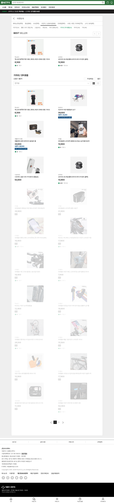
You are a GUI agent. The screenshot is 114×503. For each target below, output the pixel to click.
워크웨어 (43, 7)
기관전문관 (51, 7)
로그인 (14, 442)
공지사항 (42, 442)
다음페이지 (63, 422)
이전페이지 (51, 422)
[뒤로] (14, 18)
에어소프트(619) (18, 23)
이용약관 (12, 473)
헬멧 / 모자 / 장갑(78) (27, 27)
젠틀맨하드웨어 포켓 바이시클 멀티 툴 (25, 141)
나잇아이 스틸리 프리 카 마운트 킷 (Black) (26, 177)
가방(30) (44, 27)
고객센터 (99, 442)
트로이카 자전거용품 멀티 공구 (66, 110)
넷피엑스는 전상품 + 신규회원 (21, 11)
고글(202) (37, 27)
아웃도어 (17, 7)
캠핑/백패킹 (35, 7)
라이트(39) (77, 27)
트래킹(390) (61, 23)
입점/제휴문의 (55, 473)
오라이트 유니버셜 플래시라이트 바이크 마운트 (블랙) (73, 59)
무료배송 (90, 79)
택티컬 (10, 7)
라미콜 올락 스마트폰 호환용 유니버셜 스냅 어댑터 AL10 (74, 141)
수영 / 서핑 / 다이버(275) (75, 23)
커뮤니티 (71, 442)
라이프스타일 (26, 7)
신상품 (4, 7)
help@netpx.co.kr (12, 466)
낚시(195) (36, 23)
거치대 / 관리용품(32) (66, 27)
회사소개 (4, 473)
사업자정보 (24, 453)
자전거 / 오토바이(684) (48, 23)
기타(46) (84, 27)
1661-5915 (10, 487)
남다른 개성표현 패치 (18, 2)
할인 (98, 79)
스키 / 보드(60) (89, 23)
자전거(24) (16, 27)
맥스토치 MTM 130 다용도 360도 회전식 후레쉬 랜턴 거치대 (32, 59)
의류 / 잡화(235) (53, 27)
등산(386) (28, 23)
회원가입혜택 (34, 473)
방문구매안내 (45, 473)
